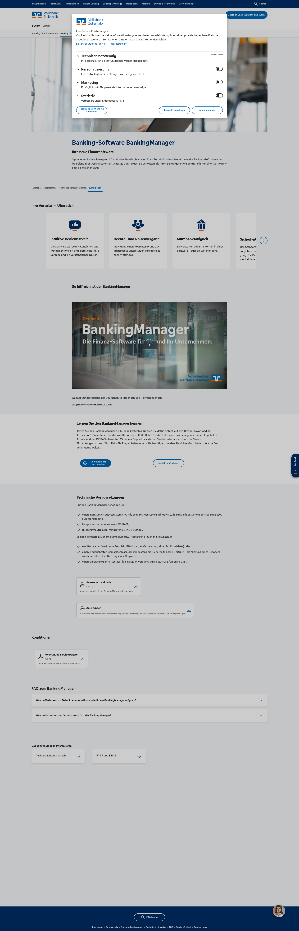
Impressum (116, 43)
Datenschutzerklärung (90, 43)
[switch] (219, 69)
